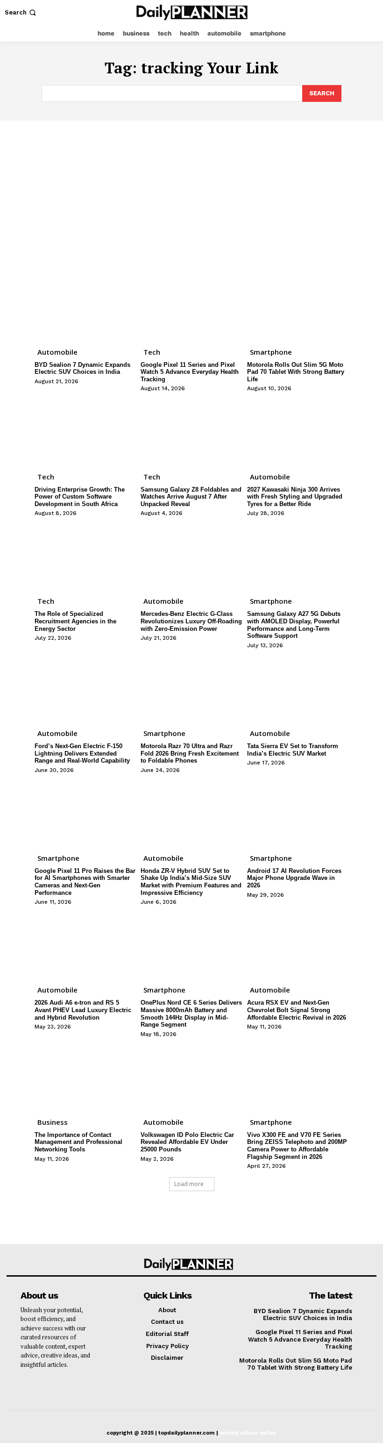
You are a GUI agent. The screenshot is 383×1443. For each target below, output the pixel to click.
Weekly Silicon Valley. (248, 1433)
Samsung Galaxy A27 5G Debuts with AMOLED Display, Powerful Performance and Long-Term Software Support (293, 624)
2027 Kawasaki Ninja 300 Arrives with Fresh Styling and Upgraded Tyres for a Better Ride (294, 496)
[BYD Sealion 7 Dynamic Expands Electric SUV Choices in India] (85, 305)
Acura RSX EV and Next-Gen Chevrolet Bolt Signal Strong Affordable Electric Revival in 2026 (296, 1010)
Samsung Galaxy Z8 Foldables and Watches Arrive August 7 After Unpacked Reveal (191, 496)
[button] (21, 12)
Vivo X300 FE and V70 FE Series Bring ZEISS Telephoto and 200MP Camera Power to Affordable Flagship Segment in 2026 (297, 1145)
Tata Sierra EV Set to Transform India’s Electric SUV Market (292, 750)
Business (52, 1122)
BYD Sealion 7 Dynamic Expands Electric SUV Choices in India (82, 368)
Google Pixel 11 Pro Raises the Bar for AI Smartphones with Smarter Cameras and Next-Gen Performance (85, 881)
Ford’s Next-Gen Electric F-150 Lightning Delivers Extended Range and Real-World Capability (82, 753)
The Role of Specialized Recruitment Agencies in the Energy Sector (75, 621)
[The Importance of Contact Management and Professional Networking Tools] (85, 1076)
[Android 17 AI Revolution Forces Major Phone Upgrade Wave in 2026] (297, 812)
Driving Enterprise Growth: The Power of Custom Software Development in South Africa (80, 496)
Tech (151, 352)
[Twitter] (371, 12)
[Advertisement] (191, 190)
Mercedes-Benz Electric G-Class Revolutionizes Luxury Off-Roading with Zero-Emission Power (191, 621)
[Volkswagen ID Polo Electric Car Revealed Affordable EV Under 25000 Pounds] (191, 1076)
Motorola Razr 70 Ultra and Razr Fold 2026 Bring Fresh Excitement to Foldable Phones (190, 753)
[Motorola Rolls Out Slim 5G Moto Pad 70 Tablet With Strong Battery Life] (297, 305)
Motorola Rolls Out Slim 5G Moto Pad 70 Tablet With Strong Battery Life (295, 372)
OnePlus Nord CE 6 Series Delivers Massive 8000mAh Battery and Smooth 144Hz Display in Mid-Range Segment (191, 1013)
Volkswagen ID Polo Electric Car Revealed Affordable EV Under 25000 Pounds (187, 1142)
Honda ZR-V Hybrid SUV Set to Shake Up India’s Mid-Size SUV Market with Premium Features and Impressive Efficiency (191, 881)
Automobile (57, 352)
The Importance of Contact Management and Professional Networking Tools (78, 1142)
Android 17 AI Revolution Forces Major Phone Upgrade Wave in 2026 (294, 878)
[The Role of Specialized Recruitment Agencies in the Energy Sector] (85, 555)
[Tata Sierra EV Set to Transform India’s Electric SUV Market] (297, 687)
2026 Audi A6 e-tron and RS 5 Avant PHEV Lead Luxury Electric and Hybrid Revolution (83, 1010)
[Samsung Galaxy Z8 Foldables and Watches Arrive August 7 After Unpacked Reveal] (191, 430)
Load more (189, 1184)
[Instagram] (353, 12)
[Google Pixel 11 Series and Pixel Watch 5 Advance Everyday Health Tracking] (191, 305)
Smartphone (271, 352)
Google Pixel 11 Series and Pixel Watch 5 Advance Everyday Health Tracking (190, 372)
